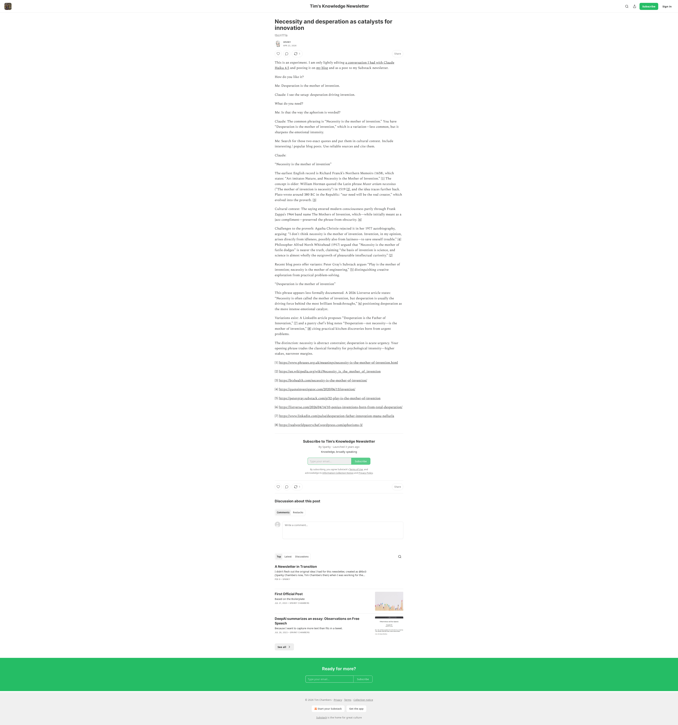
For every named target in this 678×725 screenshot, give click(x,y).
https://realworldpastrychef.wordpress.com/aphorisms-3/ (321, 425)
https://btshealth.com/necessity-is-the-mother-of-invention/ (323, 380)
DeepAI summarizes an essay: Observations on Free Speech (317, 621)
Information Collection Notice (337, 472)
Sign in (667, 6)
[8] (309, 328)
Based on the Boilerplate (290, 599)
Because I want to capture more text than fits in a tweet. (309, 628)
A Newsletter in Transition (296, 567)
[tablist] (290, 512)
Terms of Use (356, 469)
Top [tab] (279, 556)
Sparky (287, 42)
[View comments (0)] (286, 53)
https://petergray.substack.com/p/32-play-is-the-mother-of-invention (329, 398)
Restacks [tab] (298, 512)
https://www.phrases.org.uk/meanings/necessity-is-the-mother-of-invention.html (338, 362)
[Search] (626, 6)
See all (282, 647)
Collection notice (363, 699)
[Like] (278, 53)
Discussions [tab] (301, 556)
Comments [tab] (283, 512)
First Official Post (289, 594)
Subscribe (648, 6)
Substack (321, 717)
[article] (339, 575)
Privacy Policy (366, 472)
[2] (348, 189)
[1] (383, 178)
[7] (296, 323)
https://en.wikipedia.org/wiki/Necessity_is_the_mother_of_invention (330, 371)
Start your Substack (330, 708)
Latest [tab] (288, 556)
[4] (360, 219)
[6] (360, 303)
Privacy (338, 699)
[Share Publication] (634, 6)
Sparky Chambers (299, 603)
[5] (352, 269)
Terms (347, 699)
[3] (314, 200)
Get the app (356, 708)
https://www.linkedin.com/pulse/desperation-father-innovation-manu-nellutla (336, 416)
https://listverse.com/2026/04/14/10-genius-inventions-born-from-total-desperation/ (340, 407)
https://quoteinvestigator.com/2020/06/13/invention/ (317, 389)
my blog (322, 68)
